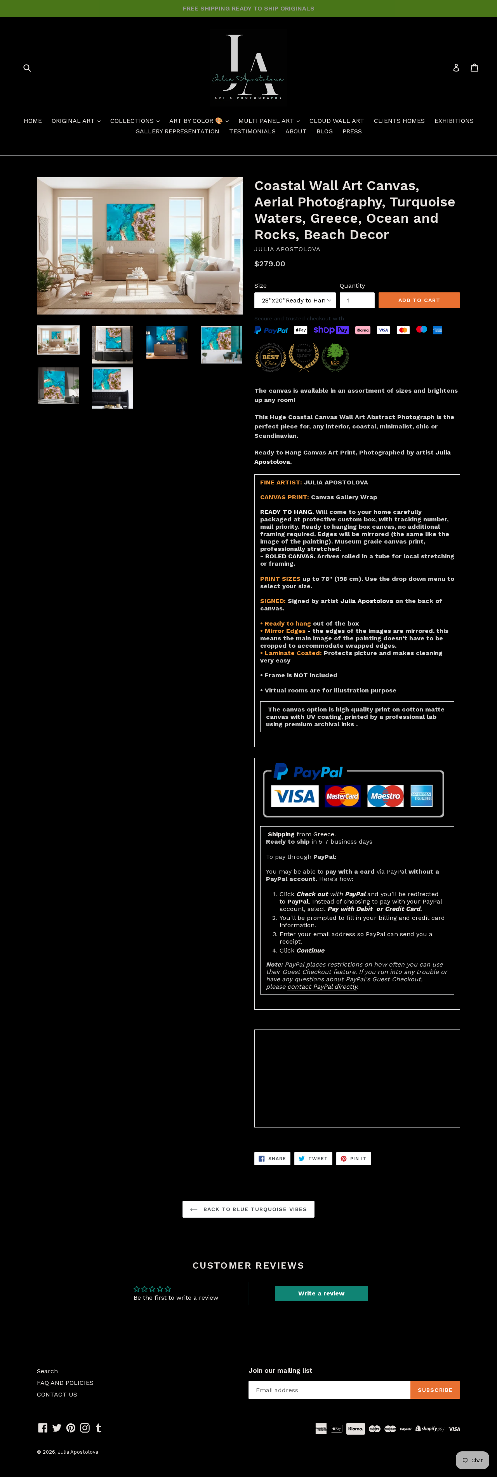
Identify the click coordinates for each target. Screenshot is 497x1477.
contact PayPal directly (322, 986)
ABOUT (296, 131)
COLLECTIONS (133, 120)
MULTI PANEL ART (267, 120)
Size (260, 285)
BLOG (324, 131)
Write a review (321, 1293)
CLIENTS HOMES (399, 120)
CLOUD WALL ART (336, 120)
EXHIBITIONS (454, 120)
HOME (33, 120)
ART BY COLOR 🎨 (197, 120)
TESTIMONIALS (252, 131)
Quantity (352, 285)
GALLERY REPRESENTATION (177, 131)
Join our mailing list (280, 1370)
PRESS (352, 131)
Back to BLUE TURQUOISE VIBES (254, 1209)
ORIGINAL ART (74, 120)
